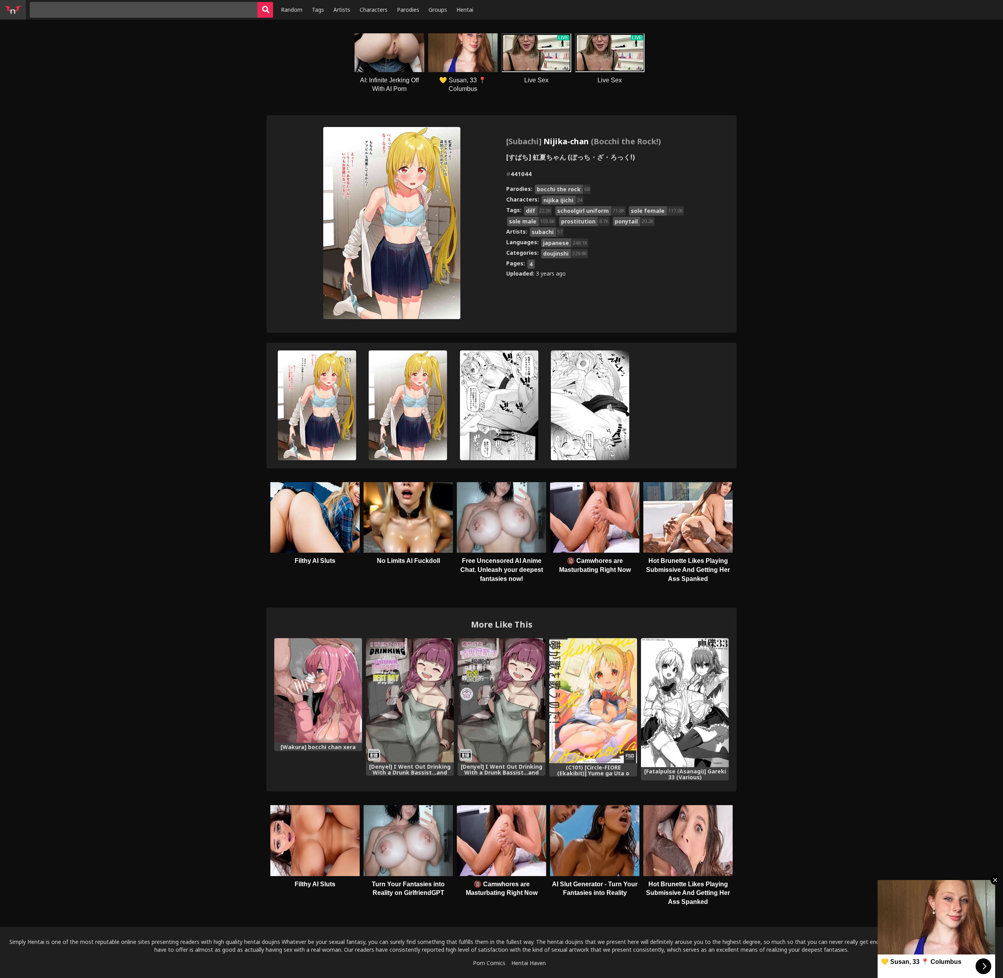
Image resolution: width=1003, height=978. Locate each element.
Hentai (464, 9)
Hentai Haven (528, 963)
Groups (438, 9)
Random (291, 9)
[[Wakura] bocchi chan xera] (318, 690)
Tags (318, 9)
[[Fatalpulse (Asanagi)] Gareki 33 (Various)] (685, 702)
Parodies (408, 9)
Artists (341, 9)
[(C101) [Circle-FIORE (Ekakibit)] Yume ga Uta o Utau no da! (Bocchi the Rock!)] (593, 700)
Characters (373, 9)
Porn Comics (489, 963)
